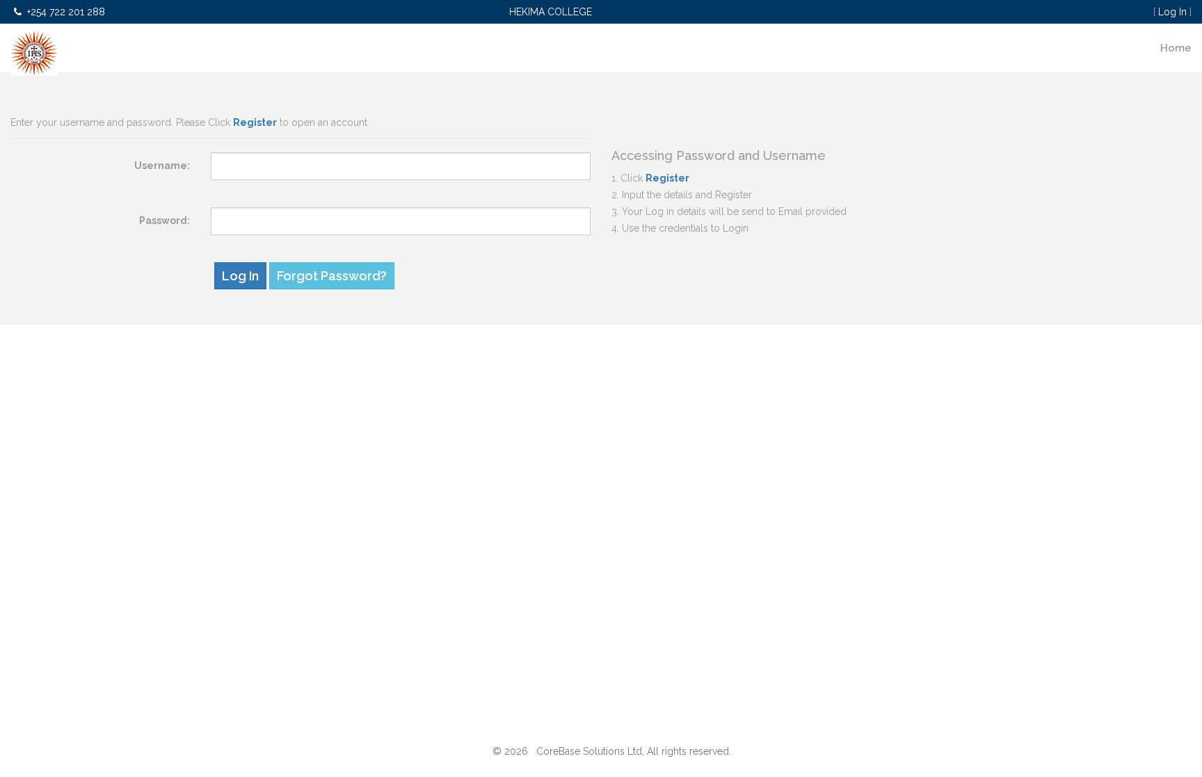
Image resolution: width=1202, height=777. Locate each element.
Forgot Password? (332, 276)
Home (1176, 48)
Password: (164, 220)
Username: (162, 165)
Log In (1172, 11)
